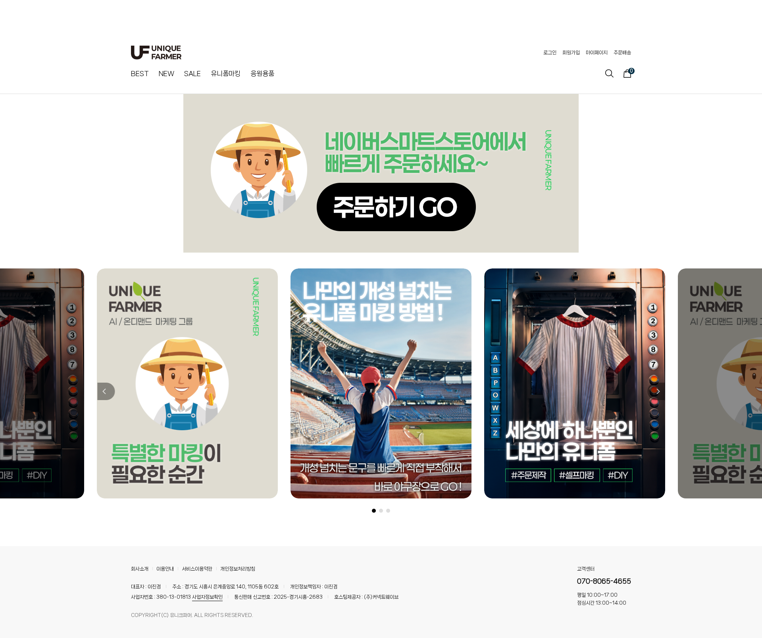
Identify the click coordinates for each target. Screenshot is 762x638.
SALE (192, 73)
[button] (105, 391)
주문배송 (622, 52)
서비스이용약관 (197, 568)
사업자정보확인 (207, 597)
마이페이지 (597, 52)
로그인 (549, 52)
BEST (140, 73)
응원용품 (262, 73)
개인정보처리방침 (237, 568)
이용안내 (165, 568)
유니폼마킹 (226, 73)
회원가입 (571, 52)
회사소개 (139, 568)
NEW (166, 73)
